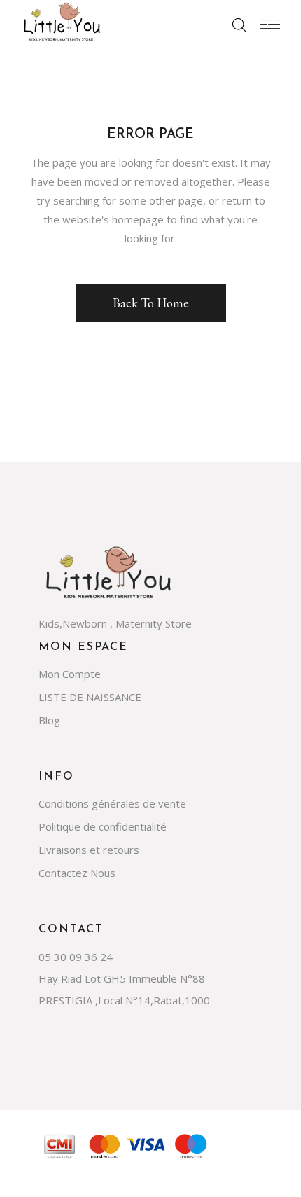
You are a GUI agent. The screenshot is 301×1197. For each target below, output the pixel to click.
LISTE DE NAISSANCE (89, 697)
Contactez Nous (76, 873)
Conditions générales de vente (112, 803)
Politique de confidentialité (102, 826)
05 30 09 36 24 (75, 957)
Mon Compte (69, 674)
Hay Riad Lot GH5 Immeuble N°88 (121, 978)
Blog (49, 720)
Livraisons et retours (88, 850)
